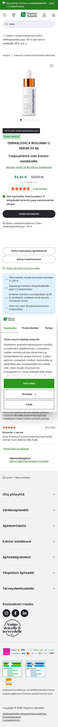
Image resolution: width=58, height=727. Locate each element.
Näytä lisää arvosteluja (16, 448)
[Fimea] (12, 669)
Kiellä (29, 404)
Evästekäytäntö (11, 720)
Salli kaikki (29, 383)
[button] (21, 120)
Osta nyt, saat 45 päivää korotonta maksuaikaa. (28, 307)
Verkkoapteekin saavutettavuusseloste (24, 713)
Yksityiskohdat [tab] (30, 328)
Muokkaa (27, 394)
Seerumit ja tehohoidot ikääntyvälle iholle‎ (34, 55)
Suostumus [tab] (10, 328)
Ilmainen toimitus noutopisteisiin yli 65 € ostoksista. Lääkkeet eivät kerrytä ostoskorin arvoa (30, 297)
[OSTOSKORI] (53, 15)
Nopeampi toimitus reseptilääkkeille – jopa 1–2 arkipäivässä (30, 287)
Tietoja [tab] (49, 328)
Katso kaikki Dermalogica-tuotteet (29, 461)
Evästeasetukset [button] (12, 717)
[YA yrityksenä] (12, 628)
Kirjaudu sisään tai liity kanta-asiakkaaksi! (29, 167)
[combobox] (29, 24)
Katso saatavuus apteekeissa (29, 251)
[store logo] (29, 15)
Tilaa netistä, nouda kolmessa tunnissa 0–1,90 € (31, 279)
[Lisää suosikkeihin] (51, 66)
